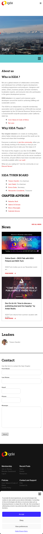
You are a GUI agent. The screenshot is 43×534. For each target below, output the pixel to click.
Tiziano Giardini (13, 181)
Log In (4, 473)
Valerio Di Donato (14, 205)
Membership (7, 466)
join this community (25, 142)
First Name (6, 368)
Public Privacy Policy (21, 531)
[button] (40, 494)
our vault (22, 160)
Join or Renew (7, 469)
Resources (23, 473)
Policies (5, 480)
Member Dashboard (9, 471)
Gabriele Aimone (14, 211)
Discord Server (7, 166)
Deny (21, 520)
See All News (36, 224)
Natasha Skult (13, 201)
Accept (21, 514)
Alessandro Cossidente (16, 190)
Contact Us (23, 485)
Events (22, 471)
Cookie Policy (6, 488)
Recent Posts (25, 466)
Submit (5, 434)
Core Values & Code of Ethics (18, 120)
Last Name (5, 377)
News (21, 469)
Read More (9, 273)
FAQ (21, 483)
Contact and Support (28, 480)
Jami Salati (12, 184)
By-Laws (11, 123)
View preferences (21, 526)
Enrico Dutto (12, 187)
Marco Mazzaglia (14, 208)
